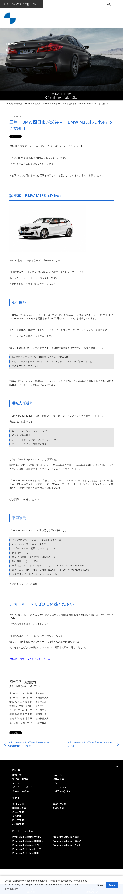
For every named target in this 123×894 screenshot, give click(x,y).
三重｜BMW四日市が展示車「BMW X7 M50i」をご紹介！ (90, 744)
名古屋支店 (18, 812)
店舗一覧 (16, 775)
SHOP (15, 798)
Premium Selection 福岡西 (67, 840)
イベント (16, 783)
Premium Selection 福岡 (66, 836)
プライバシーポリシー (23, 787)
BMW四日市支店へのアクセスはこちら (29, 659)
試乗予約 (57, 775)
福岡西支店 (18, 824)
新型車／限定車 (20, 779)
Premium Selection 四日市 (26, 848)
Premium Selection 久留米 (67, 844)
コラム (56, 783)
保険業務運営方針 (62, 791)
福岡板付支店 (59, 803)
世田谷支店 (18, 803)
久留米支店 (58, 807)
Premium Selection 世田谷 (26, 836)
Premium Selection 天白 (25, 844)
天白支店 (16, 816)
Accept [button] (112, 885)
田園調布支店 (19, 807)
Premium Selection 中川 (25, 852)
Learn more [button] (11, 889)
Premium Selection (22, 831)
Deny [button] (100, 885)
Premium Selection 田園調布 (27, 840)
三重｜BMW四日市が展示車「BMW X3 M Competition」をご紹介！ (28, 744)
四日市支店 (18, 820)
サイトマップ (59, 787)
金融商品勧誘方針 (21, 791)
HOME (16, 769)
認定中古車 (58, 779)
